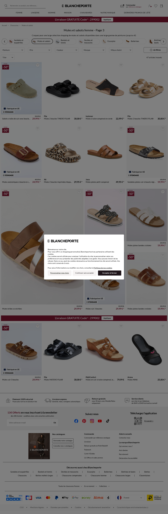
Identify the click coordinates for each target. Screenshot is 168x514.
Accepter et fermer (109, 273)
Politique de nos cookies (103, 268)
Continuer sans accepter (84, 273)
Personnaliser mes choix (59, 273)
